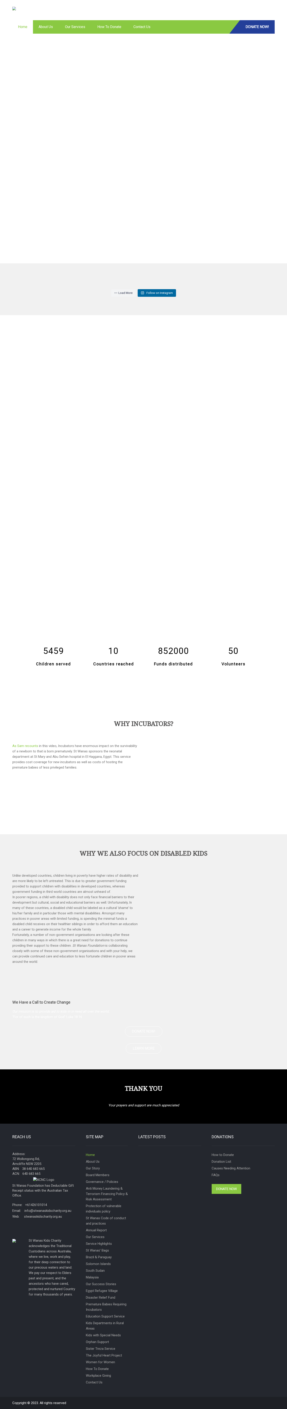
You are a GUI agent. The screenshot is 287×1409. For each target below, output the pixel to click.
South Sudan (95, 1271)
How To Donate (109, 27)
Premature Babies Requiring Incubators (106, 1307)
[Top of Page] (276, 1399)
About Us (46, 27)
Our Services (75, 27)
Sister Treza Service (100, 1349)
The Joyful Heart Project (104, 1355)
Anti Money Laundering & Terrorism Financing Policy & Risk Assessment (107, 1193)
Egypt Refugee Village (102, 1291)
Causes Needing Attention (231, 1168)
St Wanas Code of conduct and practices (106, 1221)
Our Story (93, 1168)
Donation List (221, 1162)
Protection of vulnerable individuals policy (103, 1208)
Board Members (97, 1175)
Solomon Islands (98, 1264)
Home (22, 27)
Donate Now (226, 1189)
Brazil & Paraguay (99, 1257)
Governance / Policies (102, 1182)
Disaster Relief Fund (100, 1297)
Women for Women (100, 1362)
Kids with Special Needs (103, 1335)
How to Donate (223, 1155)
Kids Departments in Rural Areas (105, 1325)
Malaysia (92, 1277)
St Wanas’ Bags (97, 1250)
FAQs (216, 1175)
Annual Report (96, 1230)
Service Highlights (99, 1244)
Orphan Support (97, 1342)
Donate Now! (257, 27)
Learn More (143, 1048)
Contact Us (141, 27)
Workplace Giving (98, 1376)
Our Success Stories (101, 1284)
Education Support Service (105, 1316)
